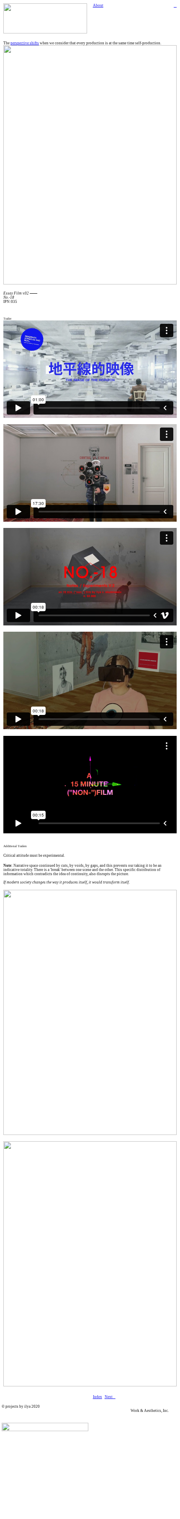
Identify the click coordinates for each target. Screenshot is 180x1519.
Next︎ (110, 1397)
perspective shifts (24, 43)
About (98, 5)
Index (97, 1397)
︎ (175, 5)
